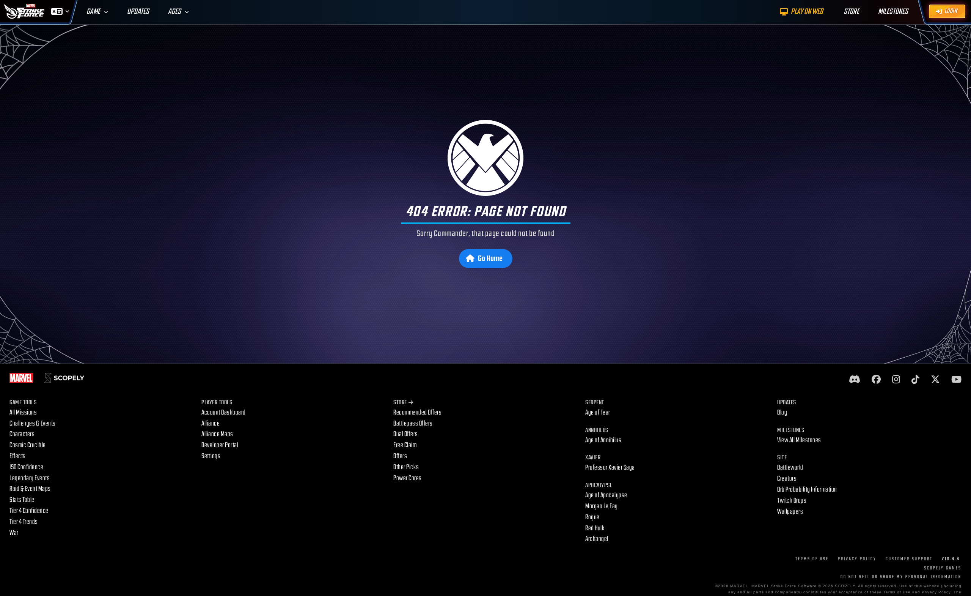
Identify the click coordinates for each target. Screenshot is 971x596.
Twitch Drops (791, 501)
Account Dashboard (223, 412)
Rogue (592, 517)
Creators (787, 478)
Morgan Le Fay (601, 506)
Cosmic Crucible (27, 445)
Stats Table (22, 500)
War (14, 533)
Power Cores (407, 478)
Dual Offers (405, 434)
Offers (400, 456)
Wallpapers (790, 512)
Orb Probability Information (807, 490)
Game (93, 11)
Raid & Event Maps (30, 489)
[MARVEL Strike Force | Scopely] (24, 11)
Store (400, 402)
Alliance (210, 423)
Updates (138, 11)
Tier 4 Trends (23, 522)
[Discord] (854, 379)
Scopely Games (943, 568)
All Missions (23, 412)
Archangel (596, 539)
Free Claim (404, 445)
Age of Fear (597, 412)
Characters (22, 434)
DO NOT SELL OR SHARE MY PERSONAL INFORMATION (901, 577)
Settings (210, 456)
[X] (935, 379)
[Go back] (485, 158)
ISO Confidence (26, 467)
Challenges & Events (32, 423)
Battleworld (790, 467)
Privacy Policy (857, 559)
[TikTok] (915, 379)
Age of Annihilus (603, 440)
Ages (174, 11)
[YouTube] (956, 379)
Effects (17, 456)
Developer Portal (219, 445)
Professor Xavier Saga (610, 467)
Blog (782, 412)
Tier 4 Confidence (29, 511)
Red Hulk (595, 528)
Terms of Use (812, 559)
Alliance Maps (217, 434)
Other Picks (406, 467)
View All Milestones (799, 440)
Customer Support (909, 559)
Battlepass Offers (413, 423)
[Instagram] (896, 379)
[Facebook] (876, 379)
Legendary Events (29, 478)
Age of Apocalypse (606, 495)
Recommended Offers (417, 412)
